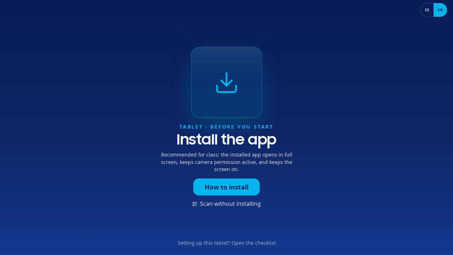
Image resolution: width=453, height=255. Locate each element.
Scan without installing (230, 204)
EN (440, 9)
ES (427, 9)
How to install (226, 187)
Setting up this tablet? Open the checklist (227, 242)
